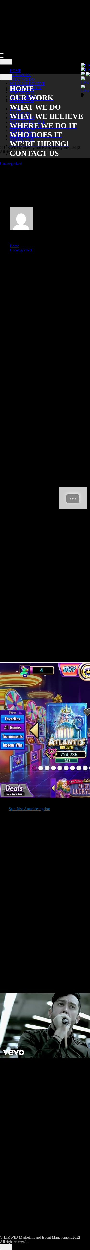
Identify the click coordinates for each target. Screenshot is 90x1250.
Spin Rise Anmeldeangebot (29, 809)
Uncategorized (11, 164)
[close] (6, 62)
